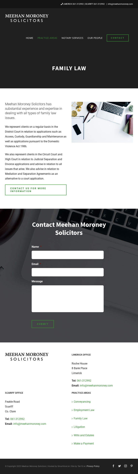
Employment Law (84, 410)
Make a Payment (84, 443)
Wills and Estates (84, 435)
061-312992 (78, 4)
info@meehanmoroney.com (120, 4)
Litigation (79, 426)
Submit (43, 324)
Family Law (81, 418)
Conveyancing (82, 401)
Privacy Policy (93, 466)
